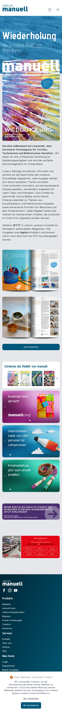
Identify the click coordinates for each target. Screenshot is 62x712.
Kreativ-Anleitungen (12, 620)
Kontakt (6, 639)
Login (5, 662)
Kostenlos (7, 628)
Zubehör (6, 624)
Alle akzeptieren (31, 705)
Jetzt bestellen (31, 347)
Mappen (6, 616)
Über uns (7, 643)
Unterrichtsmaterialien (13, 612)
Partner (6, 647)
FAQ (4, 651)
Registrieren (8, 666)
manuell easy (9, 608)
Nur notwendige (31, 698)
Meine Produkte (10, 670)
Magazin (6, 604)
